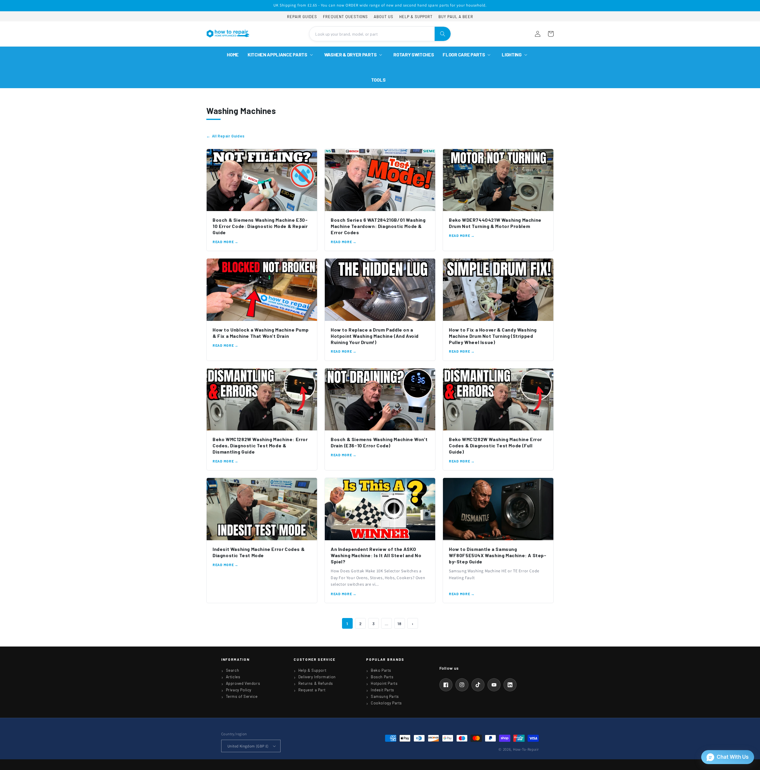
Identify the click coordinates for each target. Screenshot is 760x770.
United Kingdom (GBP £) (248, 746)
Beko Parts (381, 670)
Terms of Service (242, 696)
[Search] (443, 34)
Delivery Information (317, 676)
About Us (383, 16)
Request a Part (311, 689)
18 (400, 623)
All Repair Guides (228, 136)
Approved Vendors (243, 683)
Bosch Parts (382, 676)
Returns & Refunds (315, 683)
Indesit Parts (382, 689)
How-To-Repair (526, 749)
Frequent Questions (345, 16)
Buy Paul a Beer (455, 16)
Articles (233, 676)
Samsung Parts (385, 696)
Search (232, 670)
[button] (281, 55)
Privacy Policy (238, 689)
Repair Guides (302, 16)
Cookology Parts (386, 703)
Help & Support (416, 16)
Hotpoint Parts (384, 683)
